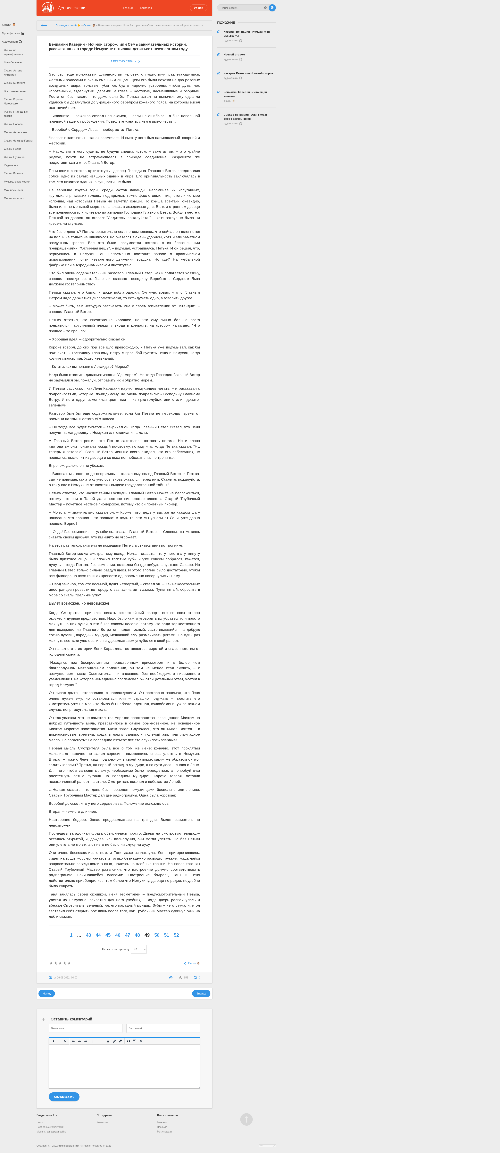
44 (98, 935)
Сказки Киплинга (14, 82)
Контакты (146, 7)
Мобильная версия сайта (51, 1131)
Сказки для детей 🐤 (68, 25)
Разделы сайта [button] (47, 1115)
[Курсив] (59, 1041)
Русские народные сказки (16, 113)
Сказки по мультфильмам (13, 52)
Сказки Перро (12, 148)
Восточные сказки (15, 91)
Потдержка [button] (104, 1115)
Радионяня (11, 165)
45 (108, 935)
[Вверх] (246, 1119)
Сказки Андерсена (15, 132)
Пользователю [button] (167, 1115)
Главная (128, 7)
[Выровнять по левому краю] (73, 1041)
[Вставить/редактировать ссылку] (114, 1041)
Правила (162, 1127)
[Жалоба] (171, 977)
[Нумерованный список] (100, 1041)
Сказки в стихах (14, 198)
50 (156, 935)
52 (176, 935)
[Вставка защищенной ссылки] (120, 1041)
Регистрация (164, 1131)
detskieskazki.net (68, 1145)
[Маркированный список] (93, 1041)
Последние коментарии (50, 1127)
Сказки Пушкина (14, 157)
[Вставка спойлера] (135, 1041)
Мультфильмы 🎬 (13, 33)
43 (88, 935)
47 (127, 935)
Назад (47, 993)
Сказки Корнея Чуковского (13, 101)
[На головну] (44, 25)
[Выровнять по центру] (79, 1041)
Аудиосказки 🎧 (12, 41)
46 (117, 935)
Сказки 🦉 (8, 24)
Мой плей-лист (13, 190)
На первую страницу (124, 61)
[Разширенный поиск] (265, 7)
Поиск (40, 1122)
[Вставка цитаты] (128, 1041)
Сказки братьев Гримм (18, 140)
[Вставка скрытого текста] (141, 1041)
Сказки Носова (13, 124)
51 (166, 935)
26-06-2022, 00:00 (67, 977)
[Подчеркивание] (65, 1041)
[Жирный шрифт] (52, 1041)
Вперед (201, 993)
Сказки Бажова (13, 173)
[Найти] (272, 7)
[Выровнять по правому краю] (85, 1041)
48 (137, 935)
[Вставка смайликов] (108, 1041)
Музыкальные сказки (17, 181)
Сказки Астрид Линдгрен (13, 72)
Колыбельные (13, 62)
